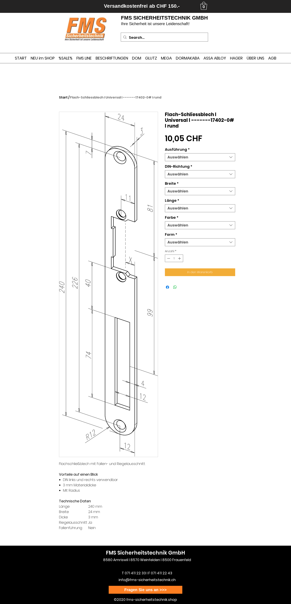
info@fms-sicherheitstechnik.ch (147, 579)
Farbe (171, 217)
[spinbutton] (174, 258)
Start (63, 97)
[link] (203, 6)
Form (171, 234)
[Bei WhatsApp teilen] (175, 287)
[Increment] (180, 258)
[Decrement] (168, 258)
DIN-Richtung (178, 166)
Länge (172, 200)
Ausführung (177, 149)
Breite (172, 183)
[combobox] (200, 157)
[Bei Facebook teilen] (167, 287)
